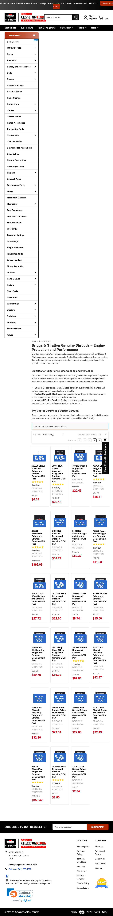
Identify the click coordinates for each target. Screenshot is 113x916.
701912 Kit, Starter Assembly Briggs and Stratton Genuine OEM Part (59, 473)
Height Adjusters (15, 247)
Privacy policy (83, 846)
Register (93, 18)
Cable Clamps (13, 97)
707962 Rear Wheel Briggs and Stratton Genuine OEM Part (38, 598)
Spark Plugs (13, 303)
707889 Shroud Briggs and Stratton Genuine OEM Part (79, 652)
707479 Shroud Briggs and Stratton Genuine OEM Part (100, 471)
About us (99, 846)
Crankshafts (13, 135)
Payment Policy (81, 852)
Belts (9, 72)
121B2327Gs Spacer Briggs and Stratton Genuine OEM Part (79, 771)
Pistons (10, 284)
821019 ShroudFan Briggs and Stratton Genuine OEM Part (38, 773)
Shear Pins (12, 297)
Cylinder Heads (14, 141)
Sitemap (98, 867)
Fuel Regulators (14, 210)
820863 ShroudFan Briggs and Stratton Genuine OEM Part (38, 537)
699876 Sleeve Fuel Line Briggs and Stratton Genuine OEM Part (38, 472)
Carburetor (65, 27)
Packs (10, 54)
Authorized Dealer (100, 852)
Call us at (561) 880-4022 (85, 3)
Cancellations (83, 887)
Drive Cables (13, 153)
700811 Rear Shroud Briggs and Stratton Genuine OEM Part (100, 712)
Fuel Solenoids (14, 222)
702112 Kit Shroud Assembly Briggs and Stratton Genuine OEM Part (99, 655)
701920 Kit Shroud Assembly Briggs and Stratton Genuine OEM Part (38, 715)
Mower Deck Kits (15, 266)
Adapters (11, 60)
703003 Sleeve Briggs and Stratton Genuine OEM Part (59, 771)
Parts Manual (13, 278)
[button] (20, 895)
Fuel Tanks (12, 228)
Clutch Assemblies (16, 122)
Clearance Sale (14, 116)
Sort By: (37, 434)
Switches (11, 316)
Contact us (100, 858)
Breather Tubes (14, 91)
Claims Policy (83, 883)
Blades (10, 79)
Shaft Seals (12, 291)
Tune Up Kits (27, 27)
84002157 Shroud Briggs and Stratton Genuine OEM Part (79, 536)
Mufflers (11, 272)
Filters (81, 27)
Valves (10, 334)
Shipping (81, 866)
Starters (11, 309)
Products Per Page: (87, 434)
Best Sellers (10, 27)
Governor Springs (15, 234)
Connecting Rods (15, 128)
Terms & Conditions (81, 860)
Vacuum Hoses (14, 328)
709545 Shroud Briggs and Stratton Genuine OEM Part (100, 598)
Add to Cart (39, 458)
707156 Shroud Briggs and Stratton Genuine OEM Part (59, 598)
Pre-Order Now (80, 457)
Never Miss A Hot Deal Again (105, 458)
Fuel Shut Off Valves (17, 216)
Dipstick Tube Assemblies (19, 147)
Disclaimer (82, 871)
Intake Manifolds (15, 253)
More (93, 27)
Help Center (100, 863)
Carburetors (13, 104)
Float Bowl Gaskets (16, 197)
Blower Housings (15, 85)
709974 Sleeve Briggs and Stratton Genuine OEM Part (79, 598)
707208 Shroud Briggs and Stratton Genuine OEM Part (79, 471)
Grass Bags (12, 241)
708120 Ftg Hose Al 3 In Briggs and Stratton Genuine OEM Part (59, 654)
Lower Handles (14, 259)
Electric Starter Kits (16, 160)
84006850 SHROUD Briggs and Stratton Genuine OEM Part (59, 537)
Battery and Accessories (19, 66)
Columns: (72, 440)
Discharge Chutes (15, 166)
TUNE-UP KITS (14, 47)
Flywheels (12, 203)
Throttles (11, 322)
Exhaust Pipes (14, 178)
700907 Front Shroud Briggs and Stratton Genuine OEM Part (59, 712)
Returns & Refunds (81, 877)
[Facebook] (7, 876)
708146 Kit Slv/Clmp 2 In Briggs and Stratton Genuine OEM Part (38, 654)
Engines (11, 172)
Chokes (10, 110)
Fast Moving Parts (46, 27)
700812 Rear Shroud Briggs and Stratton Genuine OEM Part (79, 712)
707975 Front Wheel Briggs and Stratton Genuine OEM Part (99, 536)
